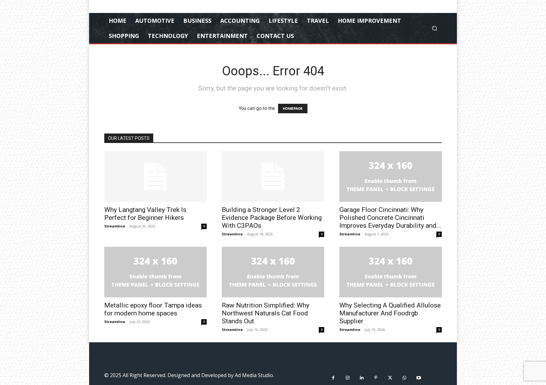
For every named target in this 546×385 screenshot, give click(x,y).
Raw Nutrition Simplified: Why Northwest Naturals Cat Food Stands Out (265, 313)
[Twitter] (390, 377)
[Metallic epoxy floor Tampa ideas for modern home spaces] (155, 272)
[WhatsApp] (404, 377)
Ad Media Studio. (254, 375)
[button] (434, 28)
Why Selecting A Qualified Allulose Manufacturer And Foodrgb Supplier (390, 313)
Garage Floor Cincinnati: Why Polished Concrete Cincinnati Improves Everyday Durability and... (390, 217)
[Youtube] (418, 377)
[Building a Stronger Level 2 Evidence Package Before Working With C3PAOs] (273, 176)
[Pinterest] (375, 377)
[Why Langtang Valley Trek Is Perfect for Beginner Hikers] (155, 176)
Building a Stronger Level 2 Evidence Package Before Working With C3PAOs (272, 217)
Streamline (114, 226)
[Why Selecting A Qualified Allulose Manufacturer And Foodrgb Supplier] (390, 272)
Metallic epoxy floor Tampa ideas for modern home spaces (153, 309)
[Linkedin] (361, 377)
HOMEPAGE (293, 108)
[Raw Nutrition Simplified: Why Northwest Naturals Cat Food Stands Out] (273, 272)
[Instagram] (347, 377)
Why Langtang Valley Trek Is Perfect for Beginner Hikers (145, 213)
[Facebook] (333, 377)
